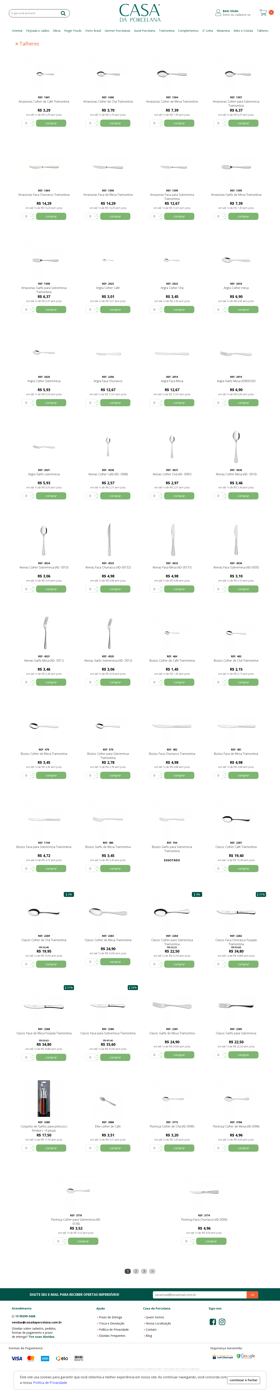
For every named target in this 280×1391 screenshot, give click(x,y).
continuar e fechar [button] (243, 1380)
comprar (51, 123)
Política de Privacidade (114, 1329)
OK (252, 1295)
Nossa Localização (158, 1323)
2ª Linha (207, 31)
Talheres (262, 31)
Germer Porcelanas (117, 31)
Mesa (56, 31)
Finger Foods (73, 31)
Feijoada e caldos (37, 31)
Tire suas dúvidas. (41, 1337)
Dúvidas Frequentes (112, 1336)
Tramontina (166, 31)
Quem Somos (155, 1317)
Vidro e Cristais (243, 31)
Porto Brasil (93, 31)
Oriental (17, 31)
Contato (151, 1329)
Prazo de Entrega (110, 1317)
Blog (149, 1336)
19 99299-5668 (25, 1316)
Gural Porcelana (144, 31)
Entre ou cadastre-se (236, 15)
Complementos (188, 31)
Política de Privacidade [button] (50, 1382)
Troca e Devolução (111, 1323)
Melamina (223, 31)
